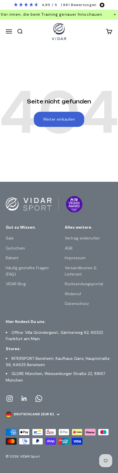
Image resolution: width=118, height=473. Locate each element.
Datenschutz (77, 303)
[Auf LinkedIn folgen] (24, 398)
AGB (68, 248)
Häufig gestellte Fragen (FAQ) (27, 271)
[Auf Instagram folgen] (9, 398)
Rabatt (12, 257)
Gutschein (15, 248)
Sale (10, 238)
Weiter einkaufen (59, 119)
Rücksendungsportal (84, 283)
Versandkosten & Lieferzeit (81, 271)
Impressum (75, 257)
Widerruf (73, 293)
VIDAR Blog (16, 283)
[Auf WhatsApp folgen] (39, 398)
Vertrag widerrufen (82, 238)
